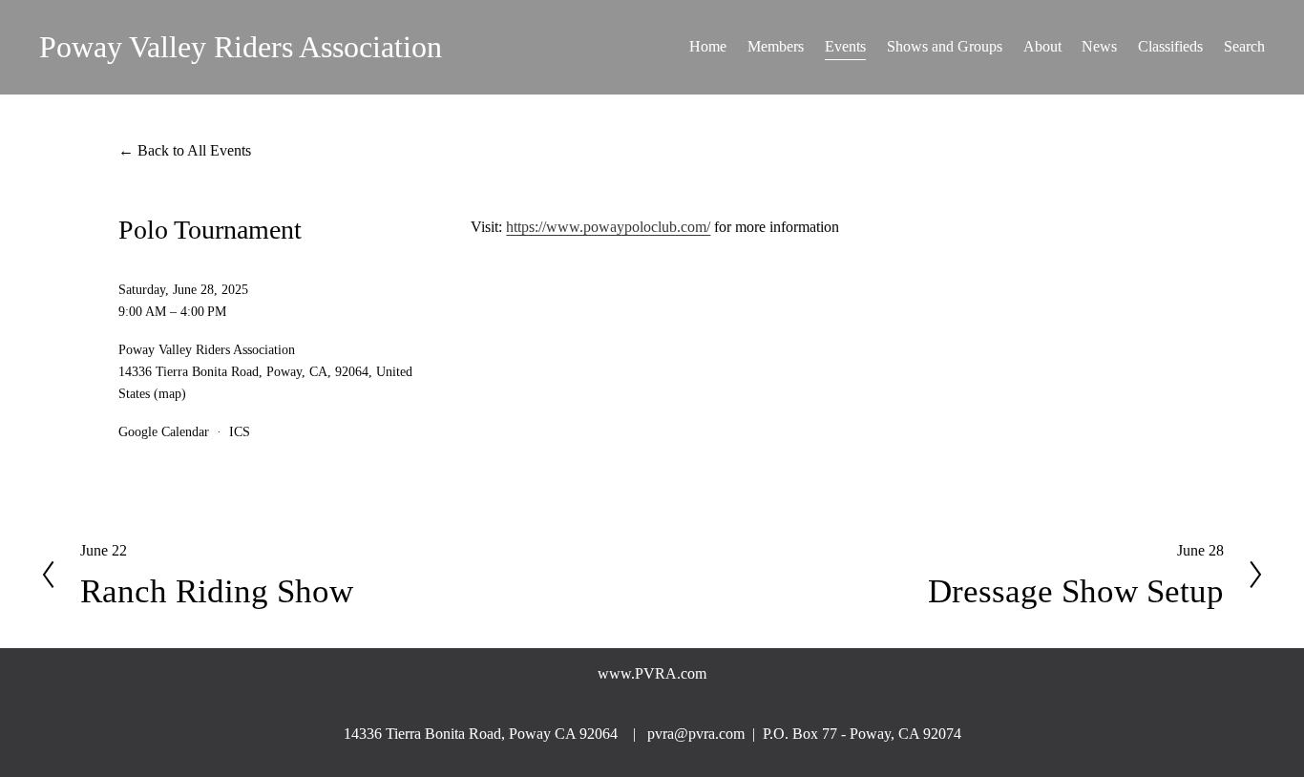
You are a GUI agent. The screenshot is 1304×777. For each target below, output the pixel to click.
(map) (170, 393)
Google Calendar (163, 431)
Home (707, 46)
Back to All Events (194, 150)
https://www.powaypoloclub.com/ (608, 227)
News (1099, 46)
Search (1244, 46)
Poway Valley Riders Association (240, 47)
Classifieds (1170, 46)
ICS (239, 431)
